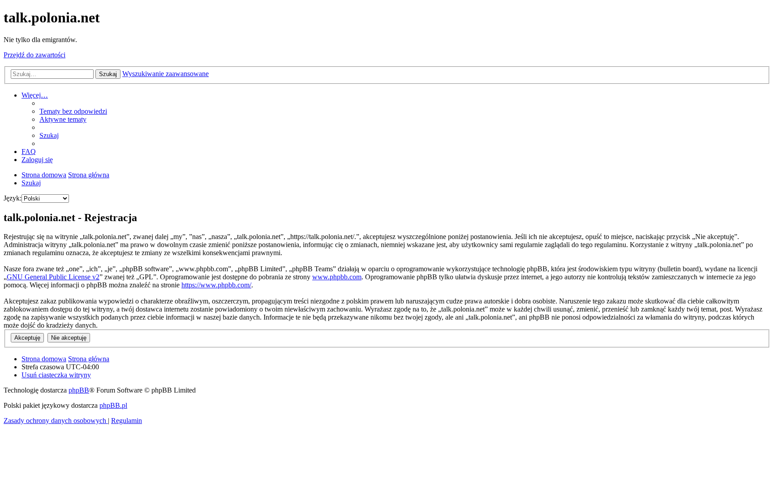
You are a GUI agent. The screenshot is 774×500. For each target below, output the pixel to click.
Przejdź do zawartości (34, 55)
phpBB (79, 390)
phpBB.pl (113, 405)
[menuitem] (73, 111)
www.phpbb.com (336, 277)
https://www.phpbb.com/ (216, 285)
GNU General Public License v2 (53, 277)
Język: (13, 198)
